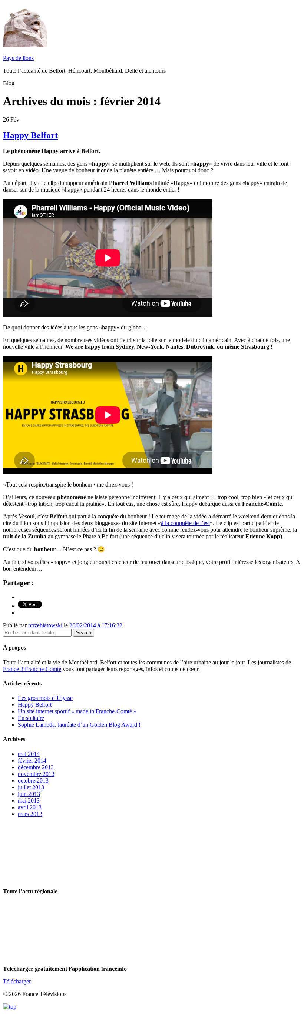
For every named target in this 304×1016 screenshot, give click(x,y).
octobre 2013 (33, 780)
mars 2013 (30, 814)
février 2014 (32, 760)
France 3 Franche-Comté (32, 669)
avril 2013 (30, 807)
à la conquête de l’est (185, 523)
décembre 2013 (36, 767)
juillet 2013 (31, 787)
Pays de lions (18, 58)
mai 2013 (29, 800)
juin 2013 (29, 794)
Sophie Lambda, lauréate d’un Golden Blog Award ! (79, 724)
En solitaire (31, 718)
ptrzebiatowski (45, 625)
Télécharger (17, 981)
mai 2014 (29, 754)
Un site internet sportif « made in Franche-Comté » (77, 711)
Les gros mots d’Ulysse (45, 698)
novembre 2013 (36, 774)
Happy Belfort (30, 135)
